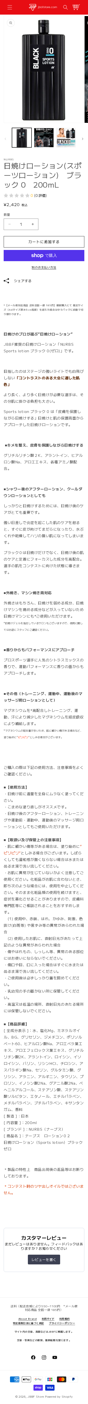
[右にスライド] (82, 139)
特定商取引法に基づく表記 (28, 1323)
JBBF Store (35, 1396)
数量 (7, 214)
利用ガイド (48, 1318)
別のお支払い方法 (44, 267)
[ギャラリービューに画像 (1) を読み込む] (22, 137)
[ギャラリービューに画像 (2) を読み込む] (44, 137)
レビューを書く (44, 1259)
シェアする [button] (23, 280)
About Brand (27, 1318)
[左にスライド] (5, 139)
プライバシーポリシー (62, 1323)
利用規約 (64, 1318)
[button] (9, 7)
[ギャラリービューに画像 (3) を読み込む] (66, 137)
